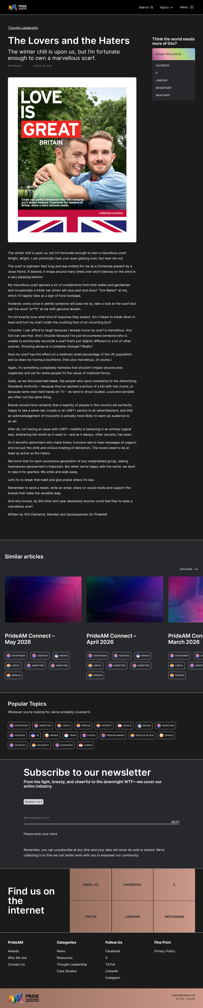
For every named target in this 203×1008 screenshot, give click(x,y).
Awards (54, 735)
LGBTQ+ (16, 665)
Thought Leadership (23, 28)
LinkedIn (111, 971)
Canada (127, 725)
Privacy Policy (164, 951)
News (61, 951)
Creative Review (145, 735)
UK (37, 735)
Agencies (42, 655)
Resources (64, 958)
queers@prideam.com (183, 995)
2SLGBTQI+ (20, 745)
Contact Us (16, 964)
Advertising (18, 655)
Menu (184, 7)
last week (50, 381)
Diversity (107, 725)
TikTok (110, 964)
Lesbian (88, 745)
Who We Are (17, 958)
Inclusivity (43, 745)
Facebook (112, 951)
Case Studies (67, 971)
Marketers (38, 665)
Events (91, 735)
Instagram (112, 978)
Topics (164, 7)
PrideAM (16, 675)
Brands (64, 655)
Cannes (169, 735)
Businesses (66, 745)
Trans (72, 735)
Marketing (62, 665)
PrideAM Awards (115, 735)
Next (175, 822)
